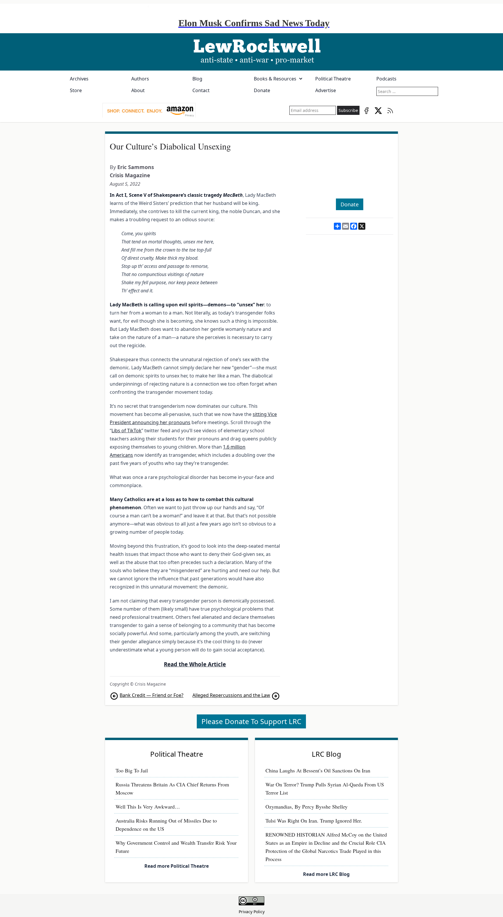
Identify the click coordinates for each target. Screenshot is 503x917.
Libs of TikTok (126, 430)
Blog (197, 78)
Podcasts (386, 78)
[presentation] (149, 110)
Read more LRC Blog (326, 874)
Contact (201, 90)
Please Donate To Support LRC (251, 721)
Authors (140, 78)
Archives (79, 78)
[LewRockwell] (251, 51)
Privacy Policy (252, 911)
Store (76, 90)
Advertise (325, 90)
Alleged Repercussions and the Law (231, 695)
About (138, 90)
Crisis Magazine (130, 175)
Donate (262, 90)
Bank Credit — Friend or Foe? (151, 695)
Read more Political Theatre (176, 866)
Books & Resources (275, 78)
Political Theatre (333, 78)
